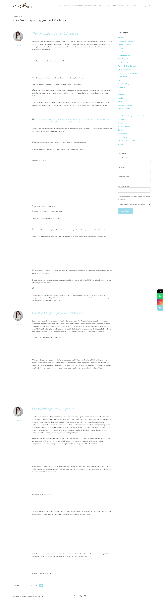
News (120, 101)
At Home (121, 37)
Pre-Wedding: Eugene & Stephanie (57, 313)
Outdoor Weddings (125, 105)
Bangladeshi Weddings (126, 41)
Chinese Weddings (124, 55)
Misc (119, 91)
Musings (121, 94)
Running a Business (125, 126)
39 (31, 585)
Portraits (121, 112)
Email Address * (123, 177)
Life (119, 80)
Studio (120, 130)
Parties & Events (124, 109)
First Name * (122, 158)
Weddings (121, 144)
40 (36, 585)
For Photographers (124, 69)
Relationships (123, 123)
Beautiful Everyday (124, 45)
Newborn (121, 98)
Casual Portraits (123, 52)
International (122, 77)
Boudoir (121, 48)
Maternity (121, 87)
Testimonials (122, 133)
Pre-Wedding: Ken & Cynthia (53, 408)
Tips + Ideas (122, 137)
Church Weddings (124, 59)
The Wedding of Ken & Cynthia (55, 33)
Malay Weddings (124, 84)
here (68, 41)
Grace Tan (18, 45)
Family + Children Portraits (127, 66)
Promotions (122, 119)
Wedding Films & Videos (126, 141)
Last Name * (122, 167)
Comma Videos (123, 62)
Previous (16, 585)
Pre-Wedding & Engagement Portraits (131, 116)
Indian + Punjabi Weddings (127, 73)
